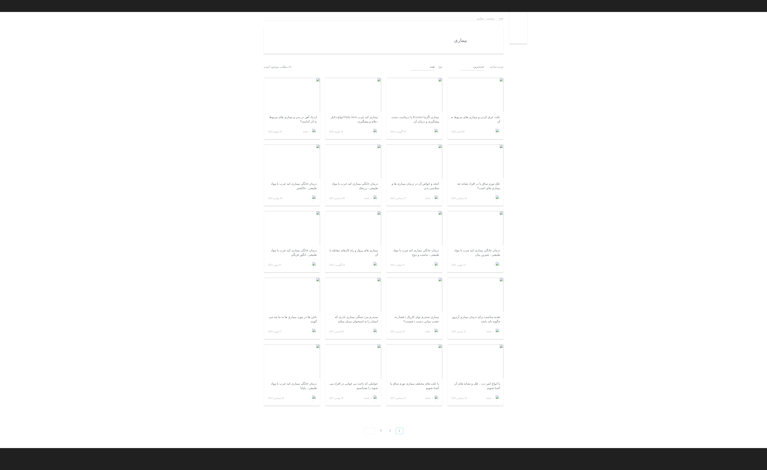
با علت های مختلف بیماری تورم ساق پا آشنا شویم (414, 386)
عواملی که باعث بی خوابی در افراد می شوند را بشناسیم (353, 386)
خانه (501, 18)
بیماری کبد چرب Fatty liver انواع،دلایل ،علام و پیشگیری (354, 119)
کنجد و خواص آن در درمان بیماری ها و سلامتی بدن (415, 186)
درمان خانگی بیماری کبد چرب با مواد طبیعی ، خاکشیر (294, 186)
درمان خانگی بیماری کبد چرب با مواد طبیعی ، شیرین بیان (477, 253)
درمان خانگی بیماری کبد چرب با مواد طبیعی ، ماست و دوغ (416, 253)
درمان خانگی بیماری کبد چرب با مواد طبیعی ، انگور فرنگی (294, 253)
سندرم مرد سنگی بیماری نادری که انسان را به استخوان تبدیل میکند (356, 319)
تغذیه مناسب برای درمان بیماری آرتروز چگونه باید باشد (476, 319)
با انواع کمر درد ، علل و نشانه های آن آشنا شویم (477, 386)
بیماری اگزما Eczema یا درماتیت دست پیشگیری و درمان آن (415, 119)
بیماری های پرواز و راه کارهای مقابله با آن (354, 253)
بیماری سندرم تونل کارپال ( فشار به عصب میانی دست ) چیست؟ (416, 319)
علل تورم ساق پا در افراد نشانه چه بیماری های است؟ (478, 186)
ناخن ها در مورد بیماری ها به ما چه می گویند (293, 319)
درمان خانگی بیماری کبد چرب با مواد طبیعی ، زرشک (355, 186)
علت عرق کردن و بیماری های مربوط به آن (475, 119)
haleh (305, 131)
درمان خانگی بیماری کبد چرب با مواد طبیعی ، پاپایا (294, 386)
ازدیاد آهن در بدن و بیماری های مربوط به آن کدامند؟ (293, 119)
